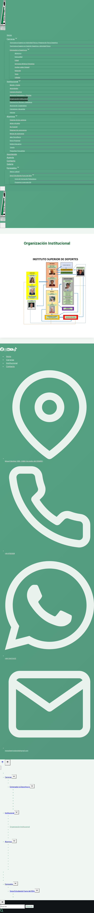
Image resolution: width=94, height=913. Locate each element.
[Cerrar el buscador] (2, 902)
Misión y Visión (15, 85)
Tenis (16, 74)
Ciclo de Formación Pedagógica (25, 179)
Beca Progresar (15, 141)
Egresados (9, 884)
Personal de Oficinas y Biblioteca (21, 102)
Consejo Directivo (16, 92)
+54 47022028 (10, 553)
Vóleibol (17, 77)
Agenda (10, 157)
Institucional (12, 363)
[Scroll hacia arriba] (2, 762)
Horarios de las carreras (18, 120)
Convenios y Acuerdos (17, 109)
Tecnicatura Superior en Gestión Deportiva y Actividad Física (30, 46)
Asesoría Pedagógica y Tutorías (20, 95)
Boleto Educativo (15, 144)
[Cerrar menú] (0, 768)
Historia (12, 112)
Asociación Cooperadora (18, 106)
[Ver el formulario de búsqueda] (2, 188)
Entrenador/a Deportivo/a (20, 787)
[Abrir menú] (3, 225)
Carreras (10, 360)
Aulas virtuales (15, 123)
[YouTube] (11, 350)
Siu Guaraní (14, 127)
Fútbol (17, 60)
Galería (10, 164)
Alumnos (8, 842)
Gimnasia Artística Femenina (24, 64)
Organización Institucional (19, 99)
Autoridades (14, 88)
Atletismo (18, 53)
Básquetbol (18, 57)
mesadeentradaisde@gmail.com (16, 751)
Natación (18, 71)
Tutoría (12, 147)
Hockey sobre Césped (22, 67)
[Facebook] (2, 350)
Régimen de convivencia (18, 130)
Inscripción (12, 154)
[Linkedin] (8, 350)
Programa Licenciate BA (23, 182)
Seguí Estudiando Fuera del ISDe (22, 891)
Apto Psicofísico (15, 137)
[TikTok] (15, 350)
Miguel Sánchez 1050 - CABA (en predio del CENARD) (24, 461)
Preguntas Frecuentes (17, 151)
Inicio (9, 35)
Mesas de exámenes (17, 134)
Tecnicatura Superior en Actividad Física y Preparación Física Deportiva (34, 43)
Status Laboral (14, 172)
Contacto (11, 161)
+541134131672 (10, 658)
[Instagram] (5, 350)
